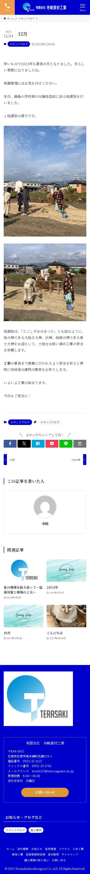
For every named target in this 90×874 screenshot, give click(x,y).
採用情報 (50, 849)
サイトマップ (70, 854)
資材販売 (53, 854)
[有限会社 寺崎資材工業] (45, 7)
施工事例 (36, 830)
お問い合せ (59, 860)
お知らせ (36, 849)
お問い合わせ (45, 792)
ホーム (10, 849)
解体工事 (17, 854)
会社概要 (22, 849)
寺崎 (45, 523)
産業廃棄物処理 (35, 854)
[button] (10, 444)
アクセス (64, 849)
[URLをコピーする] (79, 444)
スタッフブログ (19, 44)
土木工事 (78, 849)
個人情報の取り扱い (36, 860)
